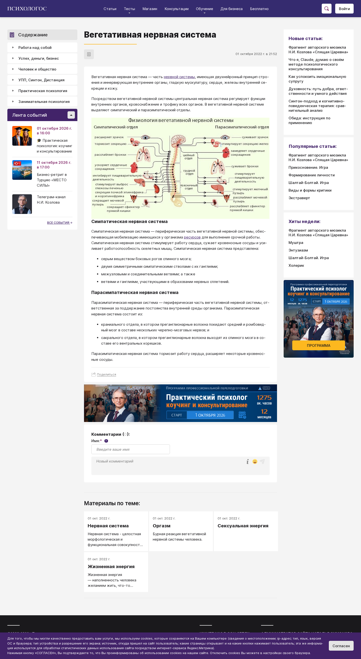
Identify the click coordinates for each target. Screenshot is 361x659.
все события (58, 222)
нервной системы (179, 76)
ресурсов (192, 237)
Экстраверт (299, 198)
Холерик (296, 265)
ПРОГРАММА (319, 345)
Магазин (149, 8)
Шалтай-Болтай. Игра (309, 182)
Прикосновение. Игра (308, 167)
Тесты (129, 8)
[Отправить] (262, 461)
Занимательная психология (44, 101)
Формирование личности (312, 175)
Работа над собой (35, 47)
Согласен (341, 646)
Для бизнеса (232, 8)
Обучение (204, 8)
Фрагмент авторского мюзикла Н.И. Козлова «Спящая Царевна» (318, 49)
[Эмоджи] (254, 462)
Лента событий (29, 115)
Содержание (33, 35)
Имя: (99, 440)
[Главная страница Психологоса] (28, 9)
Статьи (110, 8)
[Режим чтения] (89, 54)
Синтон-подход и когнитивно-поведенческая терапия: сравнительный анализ (317, 106)
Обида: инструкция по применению (309, 120)
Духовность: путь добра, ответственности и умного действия (318, 91)
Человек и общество (37, 69)
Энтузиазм (298, 250)
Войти (344, 8)
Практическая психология (42, 90)
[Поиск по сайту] (327, 9)
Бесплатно (259, 8)
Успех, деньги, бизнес (38, 58)
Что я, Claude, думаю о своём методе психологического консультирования (316, 64)
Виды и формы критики (310, 190)
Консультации (177, 8)
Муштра (296, 242)
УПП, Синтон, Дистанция (41, 80)
